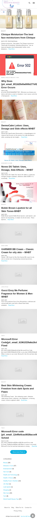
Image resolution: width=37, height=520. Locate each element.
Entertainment (7, 468)
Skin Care (4, 245)
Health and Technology (10, 475)
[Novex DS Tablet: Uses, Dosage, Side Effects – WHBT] (18, 151)
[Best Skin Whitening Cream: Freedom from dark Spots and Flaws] (18, 370)
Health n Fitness (8, 478)
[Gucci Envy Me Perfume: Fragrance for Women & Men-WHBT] (18, 275)
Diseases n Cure (6, 163)
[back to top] (32, 515)
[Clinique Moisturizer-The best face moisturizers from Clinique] (18, 19)
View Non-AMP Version (26, 516)
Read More (12, 49)
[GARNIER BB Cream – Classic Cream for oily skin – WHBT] (18, 233)
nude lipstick (7, 487)
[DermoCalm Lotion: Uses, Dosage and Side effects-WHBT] (18, 110)
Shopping (6, 490)
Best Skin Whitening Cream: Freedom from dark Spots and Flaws (17, 388)
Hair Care (6, 471)
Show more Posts (18, 452)
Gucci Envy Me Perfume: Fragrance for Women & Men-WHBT (17, 293)
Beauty (3, 30)
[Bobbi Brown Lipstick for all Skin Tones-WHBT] (18, 192)
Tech (2, 335)
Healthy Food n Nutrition (10, 481)
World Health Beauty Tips (10, 77)
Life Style (4, 286)
